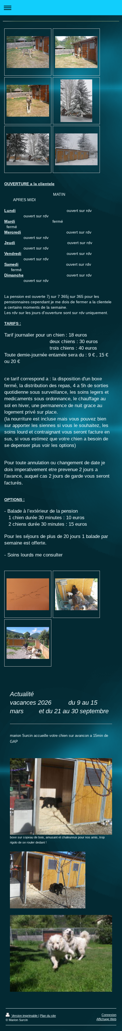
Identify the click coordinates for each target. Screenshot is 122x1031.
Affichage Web (106, 1019)
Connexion (109, 1014)
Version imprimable (24, 1015)
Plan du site (48, 1015)
